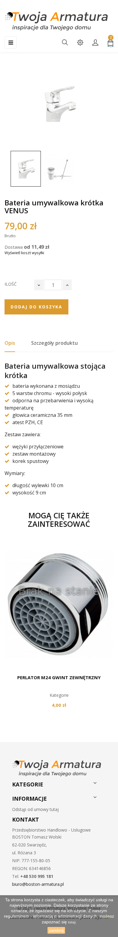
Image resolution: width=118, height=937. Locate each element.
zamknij (56, 930)
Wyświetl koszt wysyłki (24, 252)
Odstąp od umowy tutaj (35, 809)
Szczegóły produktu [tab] (54, 343)
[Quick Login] (95, 42)
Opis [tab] (10, 343)
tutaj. (72, 922)
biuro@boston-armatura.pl (38, 884)
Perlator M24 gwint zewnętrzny (59, 677)
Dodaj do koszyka (36, 307)
